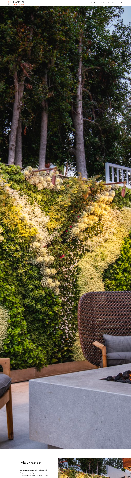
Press (109, 3)
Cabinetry (104, 3)
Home (84, 3)
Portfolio (90, 3)
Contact (123, 3)
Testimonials (116, 3)
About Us (96, 3)
